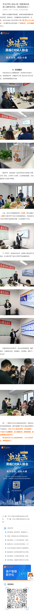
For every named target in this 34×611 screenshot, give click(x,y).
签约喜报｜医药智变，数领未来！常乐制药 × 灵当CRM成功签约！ (18, 532)
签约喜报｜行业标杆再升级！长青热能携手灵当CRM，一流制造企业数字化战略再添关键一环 (18, 556)
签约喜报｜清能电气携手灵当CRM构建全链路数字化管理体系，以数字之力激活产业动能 (18, 560)
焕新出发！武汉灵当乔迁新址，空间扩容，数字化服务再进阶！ (18, 544)
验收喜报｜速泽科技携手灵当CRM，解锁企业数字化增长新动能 (18, 552)
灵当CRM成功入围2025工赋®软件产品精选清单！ (18, 548)
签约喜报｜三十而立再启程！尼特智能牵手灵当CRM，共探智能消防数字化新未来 (18, 540)
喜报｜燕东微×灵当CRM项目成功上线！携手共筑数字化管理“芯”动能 (18, 536)
